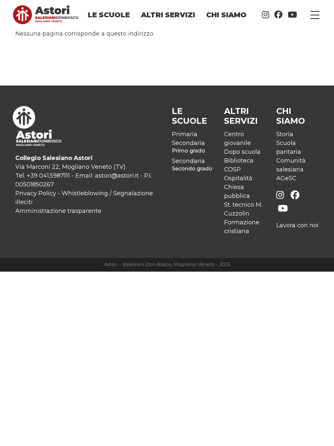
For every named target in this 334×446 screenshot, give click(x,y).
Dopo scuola (242, 151)
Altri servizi (168, 14)
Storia (284, 134)
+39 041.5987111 (48, 175)
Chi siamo (226, 14)
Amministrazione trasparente (58, 211)
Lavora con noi (297, 225)
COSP (232, 169)
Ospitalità (238, 178)
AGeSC (286, 178)
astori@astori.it (117, 175)
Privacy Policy (35, 193)
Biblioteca (238, 160)
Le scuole (109, 14)
